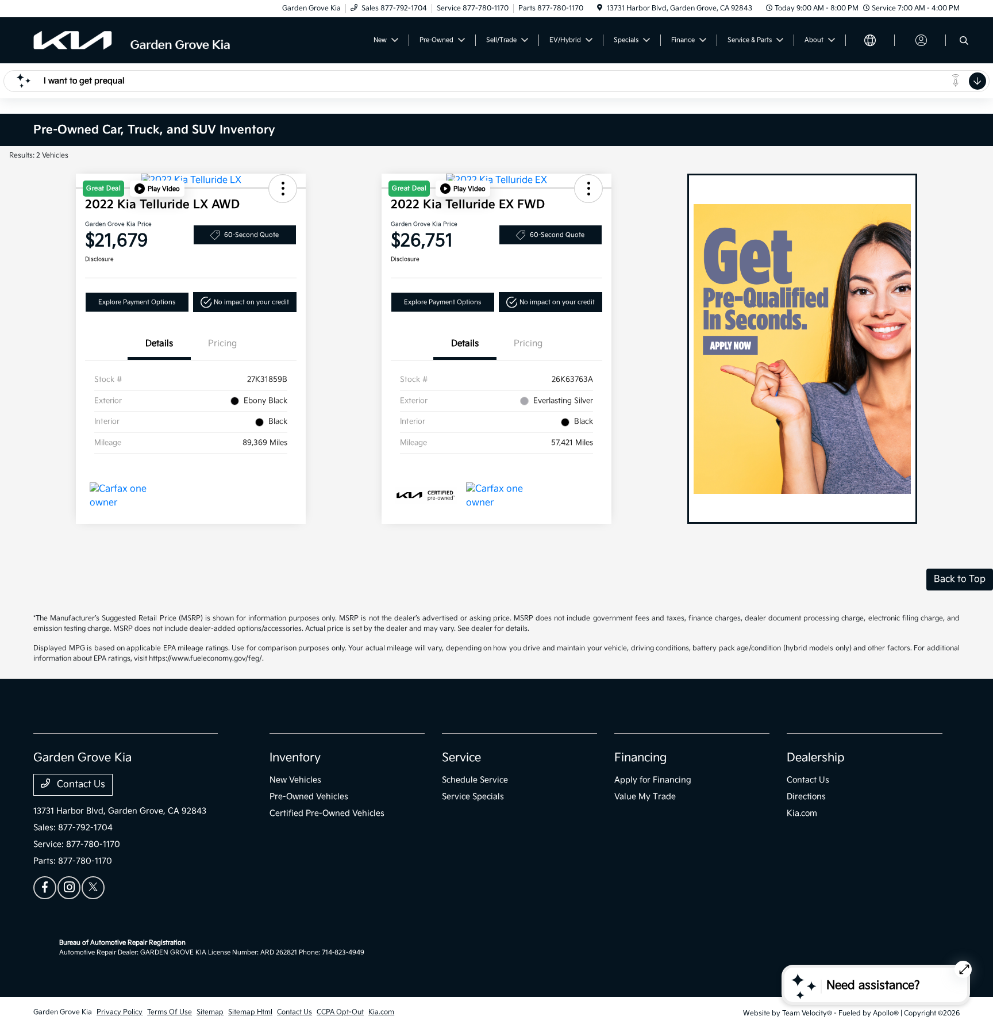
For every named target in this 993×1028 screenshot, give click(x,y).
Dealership (816, 758)
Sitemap (210, 1012)
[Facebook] (44, 887)
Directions (806, 796)
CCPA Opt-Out (340, 1012)
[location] (599, 8)
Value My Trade (645, 796)
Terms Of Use (169, 1012)
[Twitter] (93, 887)
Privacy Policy (120, 1012)
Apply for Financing (652, 780)
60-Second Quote (251, 235)
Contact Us (80, 784)
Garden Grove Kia (62, 1012)
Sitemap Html (250, 1012)
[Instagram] (68, 887)
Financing (640, 758)
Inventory (295, 758)
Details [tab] (159, 343)
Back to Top (960, 579)
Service (461, 758)
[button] (157, 189)
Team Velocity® (807, 1013)
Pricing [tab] (222, 343)
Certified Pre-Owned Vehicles (327, 813)
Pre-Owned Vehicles (309, 796)
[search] (964, 42)
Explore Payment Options (136, 302)
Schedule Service (475, 780)
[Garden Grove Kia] (132, 39)
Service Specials (473, 796)
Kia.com (802, 813)
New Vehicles (295, 780)
